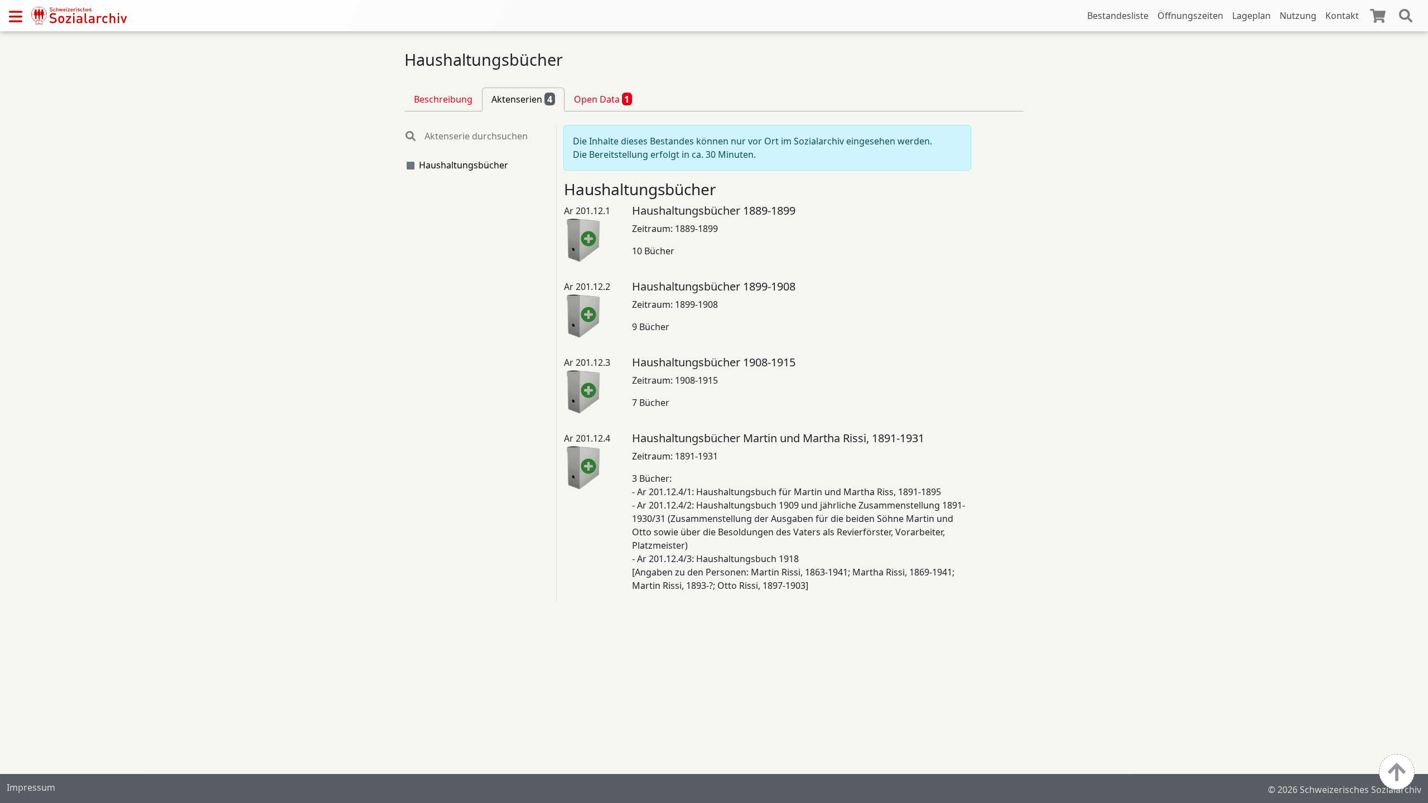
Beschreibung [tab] (443, 99)
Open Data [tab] (602, 99)
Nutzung (1298, 15)
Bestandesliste (1118, 15)
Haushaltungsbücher (463, 165)
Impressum (31, 787)
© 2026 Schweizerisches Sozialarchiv (1344, 789)
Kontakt (1342, 15)
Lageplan (1251, 15)
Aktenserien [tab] (521, 99)
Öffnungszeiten (1190, 15)
